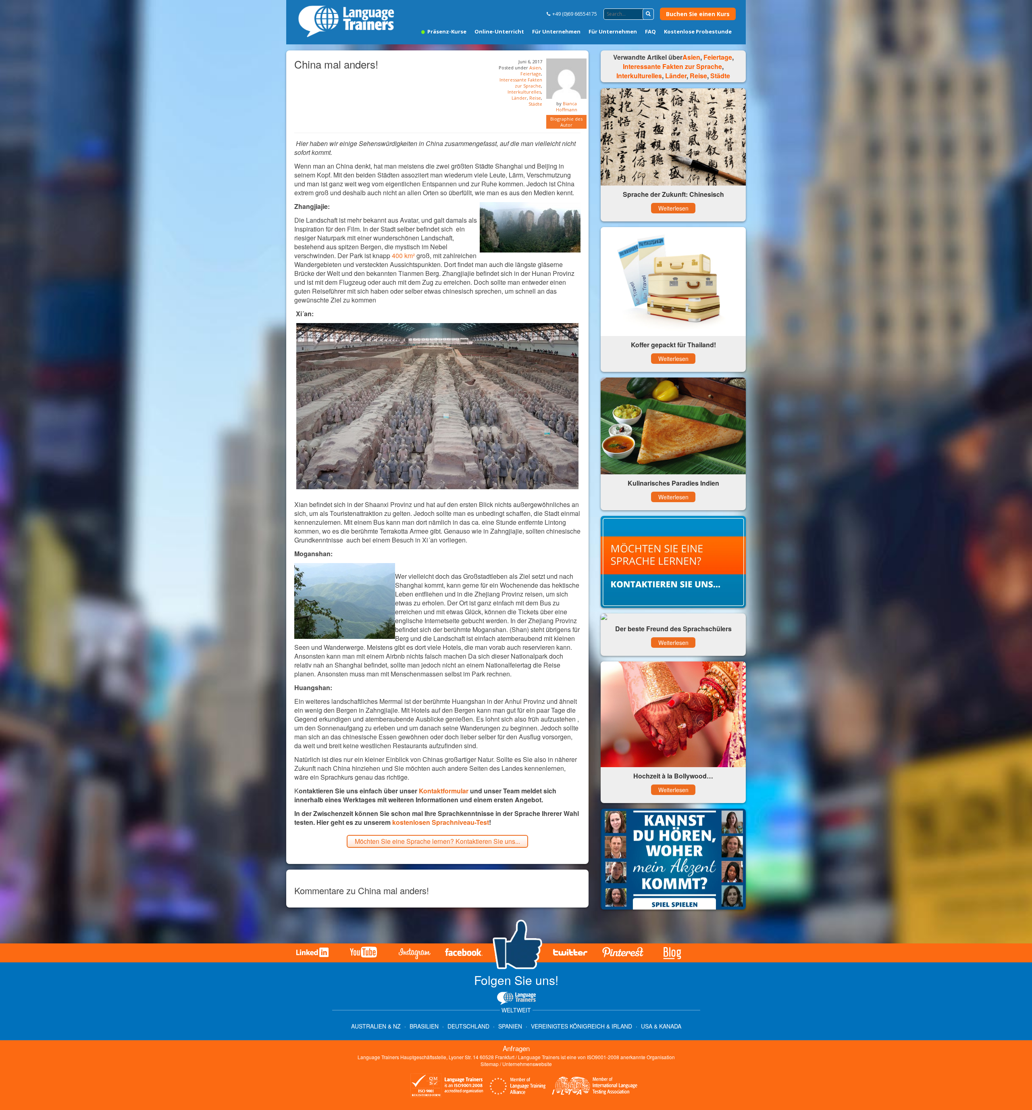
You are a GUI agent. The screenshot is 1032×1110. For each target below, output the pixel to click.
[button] (648, 14)
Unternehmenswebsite (527, 1063)
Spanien (510, 1026)
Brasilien (424, 1026)
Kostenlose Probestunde (698, 31)
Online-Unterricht (499, 31)
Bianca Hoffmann (566, 106)
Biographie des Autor (566, 122)
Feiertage (530, 74)
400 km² (403, 255)
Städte (535, 104)
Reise (535, 98)
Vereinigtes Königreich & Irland (581, 1026)
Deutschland (468, 1026)
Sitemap (490, 1063)
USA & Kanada (661, 1026)
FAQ (650, 31)
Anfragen (516, 1048)
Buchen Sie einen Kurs (698, 14)
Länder (519, 98)
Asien (535, 68)
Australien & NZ (376, 1026)
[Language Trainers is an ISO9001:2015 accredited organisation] (447, 1086)
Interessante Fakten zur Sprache (520, 83)
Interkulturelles (524, 92)
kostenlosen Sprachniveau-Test (440, 822)
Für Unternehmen (556, 31)
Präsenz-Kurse (446, 31)
